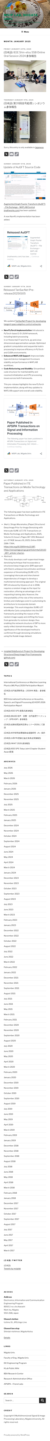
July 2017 (8, 1229)
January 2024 (10, 873)
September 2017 (11, 1219)
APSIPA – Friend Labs (13, 1384)
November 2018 (11, 1151)
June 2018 (8, 1172)
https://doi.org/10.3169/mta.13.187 (19, 547)
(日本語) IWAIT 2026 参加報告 (17, 743)
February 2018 (10, 1193)
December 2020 (11, 1025)
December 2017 (11, 1203)
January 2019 (10, 1140)
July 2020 (8, 1046)
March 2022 (9, 962)
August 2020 (10, 1041)
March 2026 (9, 778)
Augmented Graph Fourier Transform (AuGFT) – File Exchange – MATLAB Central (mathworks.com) (24, 207)
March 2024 (9, 867)
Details (7, 1338)
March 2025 (9, 810)
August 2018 (10, 1161)
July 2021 (8, 999)
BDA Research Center (13, 1373)
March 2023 (9, 915)
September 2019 (11, 1098)
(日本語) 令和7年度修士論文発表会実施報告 (22, 738)
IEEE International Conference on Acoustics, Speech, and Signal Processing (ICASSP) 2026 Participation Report (24, 702)
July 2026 (8, 768)
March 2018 (9, 1188)
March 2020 (9, 1067)
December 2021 (11, 978)
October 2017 (10, 1214)
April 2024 (8, 862)
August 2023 (10, 899)
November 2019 (11, 1088)
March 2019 (9, 1130)
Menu (26, 32)
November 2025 (11, 799)
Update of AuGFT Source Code (22, 167)
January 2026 (10, 789)
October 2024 (10, 836)
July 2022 (8, 951)
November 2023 (11, 883)
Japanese (39, 147)
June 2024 (8, 852)
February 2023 (10, 920)
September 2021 (11, 988)
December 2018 (11, 1146)
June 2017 (8, 1235)
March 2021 (9, 1014)
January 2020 (10, 1077)
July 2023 (8, 904)
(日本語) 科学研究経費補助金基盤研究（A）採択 (24, 733)
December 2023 (11, 878)
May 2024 (8, 857)
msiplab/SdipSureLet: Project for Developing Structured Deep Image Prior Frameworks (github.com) (24, 654)
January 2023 (10, 925)
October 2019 (10, 1093)
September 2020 (11, 1035)
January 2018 (10, 1198)
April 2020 (8, 1062)
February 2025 (10, 815)
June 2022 (8, 957)
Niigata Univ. (9, 1352)
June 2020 (8, 1051)
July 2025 (8, 804)
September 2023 (11, 894)
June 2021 (8, 1004)
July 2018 (8, 1166)
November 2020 (11, 1030)
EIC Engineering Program (15, 1363)
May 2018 (8, 1177)
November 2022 (11, 936)
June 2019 (8, 1114)
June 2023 (8, 909)
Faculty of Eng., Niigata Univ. (16, 1358)
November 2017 (11, 1208)
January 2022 (10, 972)
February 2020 (10, 1072)
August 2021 (9, 993)
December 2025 (11, 794)
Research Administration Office (18, 1379)
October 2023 (10, 888)
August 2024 (10, 846)
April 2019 (8, 1125)
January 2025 (10, 820)
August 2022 (10, 946)
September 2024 (11, 841)
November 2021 (11, 983)
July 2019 (8, 1109)
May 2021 (8, 1009)
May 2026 (8, 773)
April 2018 (8, 1182)
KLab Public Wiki (11, 1368)
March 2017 (9, 1250)
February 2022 (10, 967)
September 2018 (11, 1156)
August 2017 (9, 1224)
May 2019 (8, 1119)
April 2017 (8, 1245)
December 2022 (11, 930)
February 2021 (10, 1020)
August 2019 (10, 1103)
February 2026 (10, 783)
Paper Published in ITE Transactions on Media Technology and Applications (24, 487)
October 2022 (10, 941)
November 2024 (11, 831)
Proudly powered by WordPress (17, 1435)
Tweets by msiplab (12, 1268)
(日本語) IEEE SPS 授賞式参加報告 (18, 711)
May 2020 (8, 1056)
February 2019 (10, 1135)
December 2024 (11, 825)
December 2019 (11, 1083)
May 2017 (8, 1240)
